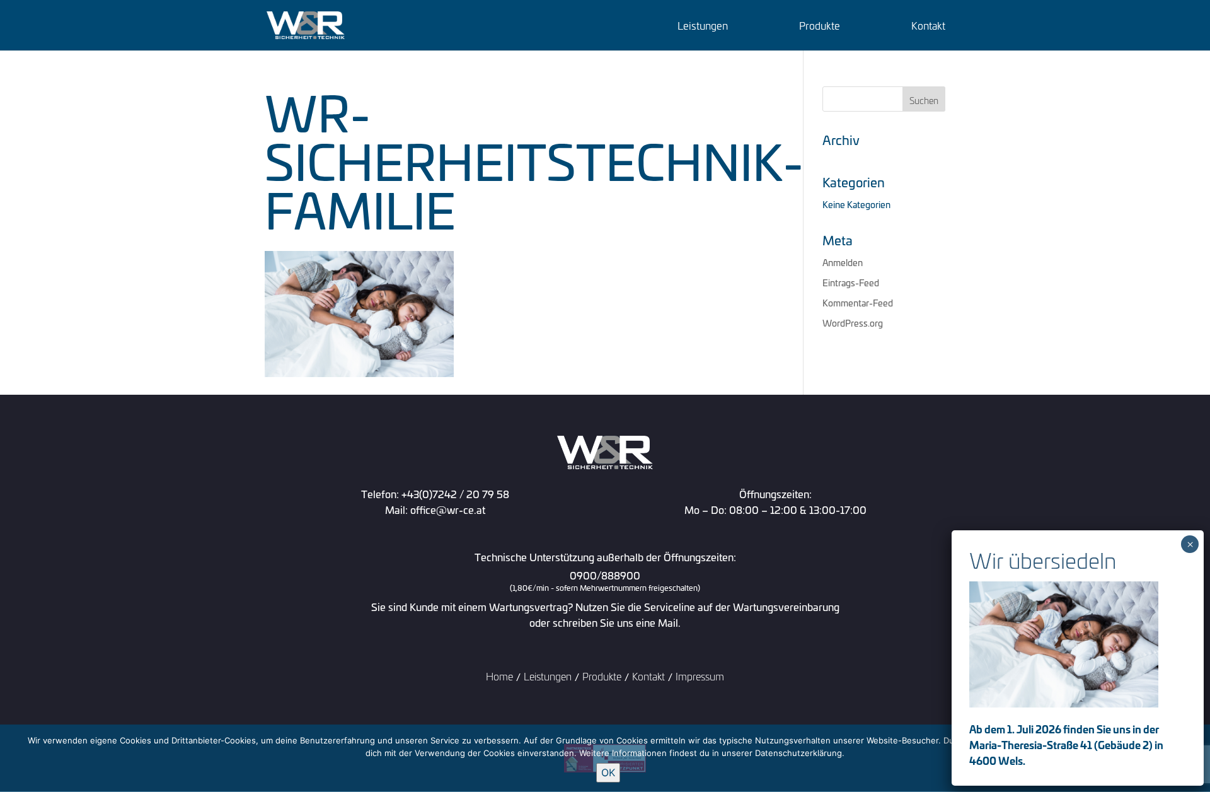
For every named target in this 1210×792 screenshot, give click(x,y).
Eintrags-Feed (850, 282)
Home (499, 676)
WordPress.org (852, 322)
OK (608, 772)
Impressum (700, 676)
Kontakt (928, 27)
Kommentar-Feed (857, 302)
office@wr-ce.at (447, 509)
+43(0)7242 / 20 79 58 (455, 493)
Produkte (819, 27)
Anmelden (842, 262)
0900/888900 (605, 581)
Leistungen (702, 27)
